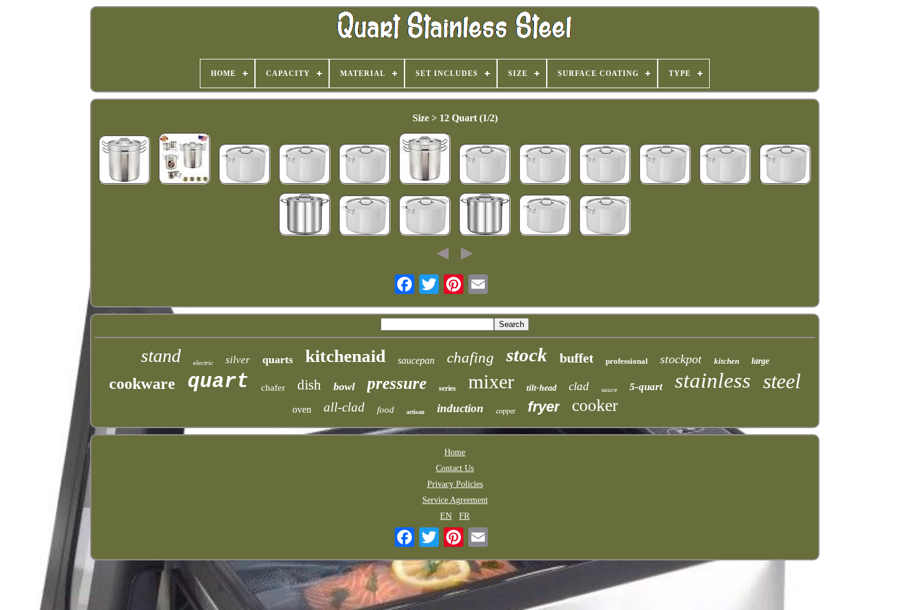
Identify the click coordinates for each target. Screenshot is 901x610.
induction (460, 408)
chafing (470, 357)
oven (301, 409)
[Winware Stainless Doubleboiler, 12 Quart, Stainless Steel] (425, 160)
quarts (277, 359)
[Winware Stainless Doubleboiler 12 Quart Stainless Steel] (124, 161)
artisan (415, 412)
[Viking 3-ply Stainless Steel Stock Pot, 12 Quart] (304, 165)
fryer (544, 406)
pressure (397, 383)
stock (526, 355)
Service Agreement (455, 500)
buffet (576, 358)
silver (238, 360)
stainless (713, 381)
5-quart (646, 387)
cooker (595, 405)
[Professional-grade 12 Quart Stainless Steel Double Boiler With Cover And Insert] (184, 160)
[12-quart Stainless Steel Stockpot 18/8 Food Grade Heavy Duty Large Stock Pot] (304, 215)
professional (627, 361)
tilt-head (542, 388)
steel (781, 381)
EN (446, 516)
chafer (273, 388)
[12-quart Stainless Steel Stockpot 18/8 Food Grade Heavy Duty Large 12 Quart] (485, 215)
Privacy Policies (455, 484)
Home (454, 452)
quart (218, 382)
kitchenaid (345, 356)
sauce (609, 389)
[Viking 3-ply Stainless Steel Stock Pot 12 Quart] (545, 216)
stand (161, 355)
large (760, 361)
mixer (491, 382)
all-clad (344, 407)
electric (203, 362)
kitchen (726, 361)
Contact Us (455, 468)
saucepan (416, 360)
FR (464, 516)
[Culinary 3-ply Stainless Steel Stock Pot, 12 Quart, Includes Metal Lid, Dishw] (244, 165)
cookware (142, 384)
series (447, 388)
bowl (344, 386)
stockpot (681, 359)
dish (309, 385)
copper (505, 410)
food (385, 410)
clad (579, 386)
